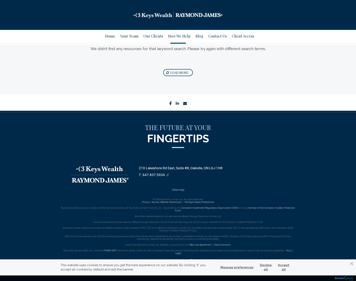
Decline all (266, 267)
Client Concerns (222, 244)
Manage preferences (237, 267)
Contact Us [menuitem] (217, 36)
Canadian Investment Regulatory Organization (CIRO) (210, 208)
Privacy (146, 202)
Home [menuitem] (110, 36)
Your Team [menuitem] (129, 36)
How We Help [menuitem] (179, 36)
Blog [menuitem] (199, 36)
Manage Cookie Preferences (199, 202)
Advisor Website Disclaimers (167, 202)
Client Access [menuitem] (243, 36)
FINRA (107, 250)
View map (178, 189)
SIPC (114, 250)
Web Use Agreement (200, 244)
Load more (179, 73)
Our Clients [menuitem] (153, 36)
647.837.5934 (154, 175)
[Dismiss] (351, 263)
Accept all (283, 267)
